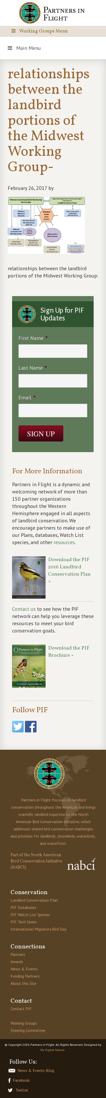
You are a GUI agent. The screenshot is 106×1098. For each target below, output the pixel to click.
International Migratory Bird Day (38, 929)
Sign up (41, 433)
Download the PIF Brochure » (69, 652)
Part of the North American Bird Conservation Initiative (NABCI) (37, 861)
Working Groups (24, 1023)
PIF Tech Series (24, 921)
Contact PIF (21, 1008)
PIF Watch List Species (30, 914)
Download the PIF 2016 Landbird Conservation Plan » (69, 570)
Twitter (21, 1090)
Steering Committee (28, 1030)
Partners (18, 954)
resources (64, 542)
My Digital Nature (52, 1050)
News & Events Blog (35, 1070)
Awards (17, 961)
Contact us (24, 609)
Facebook (21, 1080)
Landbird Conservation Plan (34, 900)
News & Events (24, 968)
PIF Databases (23, 907)
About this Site (23, 983)
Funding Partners (25, 976)
